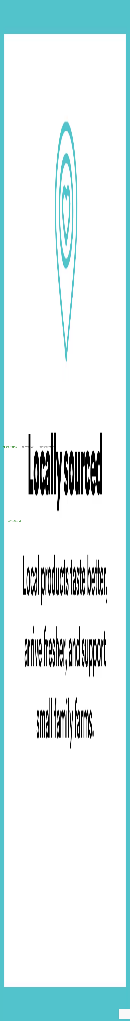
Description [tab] (10, 447)
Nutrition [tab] (28, 447)
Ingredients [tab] (46, 447)
